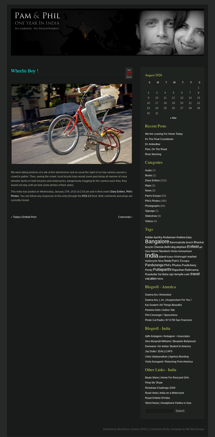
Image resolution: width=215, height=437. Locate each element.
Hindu (174, 251)
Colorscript (124, 217)
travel (195, 274)
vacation (151, 278)
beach (189, 242)
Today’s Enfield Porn (25, 217)
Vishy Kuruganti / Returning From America (169, 361)
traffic (187, 274)
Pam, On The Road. (156, 149)
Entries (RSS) (139, 429)
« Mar (173, 117)
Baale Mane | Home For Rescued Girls (167, 377)
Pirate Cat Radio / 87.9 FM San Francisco (168, 320)
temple (179, 274)
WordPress (123, 429)
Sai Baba (163, 274)
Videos (149, 221)
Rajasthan (178, 269)
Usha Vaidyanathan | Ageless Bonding (167, 356)
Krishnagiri (180, 256)
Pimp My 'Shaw (154, 382)
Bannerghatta (177, 242)
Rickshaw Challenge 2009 (160, 387)
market (192, 256)
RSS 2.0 (87, 196)
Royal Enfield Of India (157, 397)
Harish (154, 251)
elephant (181, 247)
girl (200, 247)
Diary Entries (117, 191)
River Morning (153, 154)
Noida (167, 260)
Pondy (148, 269)
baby (189, 237)
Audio (148, 170)
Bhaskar (199, 242)
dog (173, 247)
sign (171, 274)
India (151, 255)
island (162, 256)
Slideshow (151, 216)
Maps (148, 185)
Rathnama (192, 269)
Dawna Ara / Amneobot (158, 294)
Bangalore (157, 241)
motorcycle (151, 260)
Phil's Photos (152, 200)
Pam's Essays (153, 195)
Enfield (193, 247)
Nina (161, 260)
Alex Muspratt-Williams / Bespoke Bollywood (170, 341)
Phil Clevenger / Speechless (161, 315)
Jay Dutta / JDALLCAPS (158, 351)
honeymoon (185, 251)
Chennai (159, 247)
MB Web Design (195, 429)
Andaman (169, 237)
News (148, 190)
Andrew (180, 237)
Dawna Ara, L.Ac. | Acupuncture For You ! (168, 299)
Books (148, 175)
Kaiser (170, 256)
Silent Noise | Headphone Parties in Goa (168, 403)
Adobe (149, 237)
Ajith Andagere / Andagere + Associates (167, 336)
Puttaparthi (162, 269)
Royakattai (151, 274)
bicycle (149, 247)
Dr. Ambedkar (152, 144)
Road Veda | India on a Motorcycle (164, 392)
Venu (160, 278)
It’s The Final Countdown (159, 139)
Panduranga (154, 265)
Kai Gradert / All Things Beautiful (163, 305)
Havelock (164, 251)
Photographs (152, 205)
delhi (167, 247)
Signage (150, 210)
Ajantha (157, 237)
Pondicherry (189, 265)
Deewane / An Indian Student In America (168, 346)
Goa (147, 251)
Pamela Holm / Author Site (160, 310)
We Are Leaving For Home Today (164, 133)
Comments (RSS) (159, 429)
